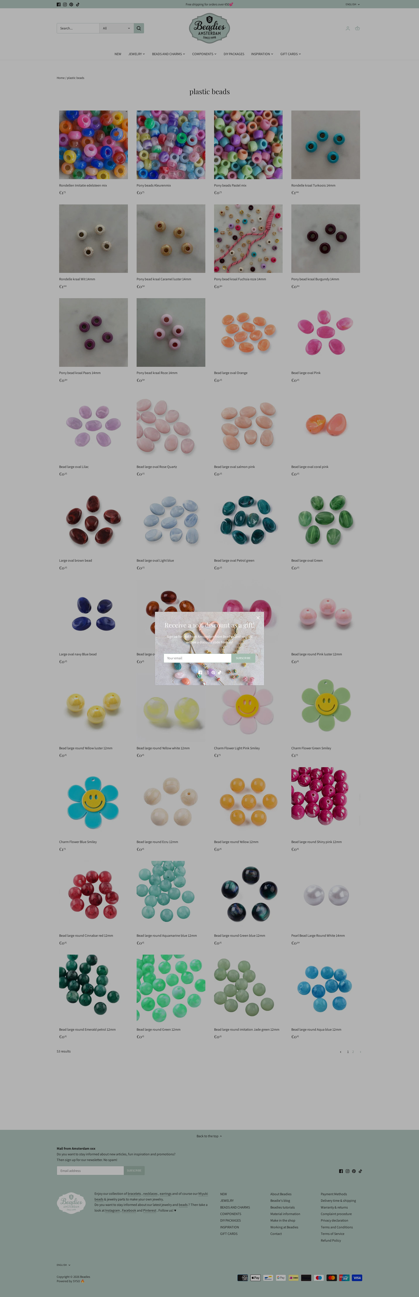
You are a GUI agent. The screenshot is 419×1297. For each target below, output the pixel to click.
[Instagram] (207, 672)
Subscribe (243, 658)
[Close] (258, 618)
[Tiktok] (220, 672)
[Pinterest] (213, 672)
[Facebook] (200, 672)
